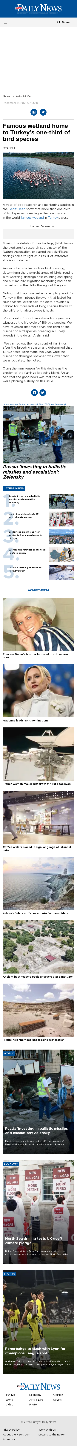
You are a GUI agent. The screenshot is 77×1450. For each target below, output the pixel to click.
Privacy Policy (11, 1430)
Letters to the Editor (51, 1434)
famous (26, 217)
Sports (57, 1400)
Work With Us (47, 1430)
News (6, 96)
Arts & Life (23, 96)
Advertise (9, 1439)
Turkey (53, 217)
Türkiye (10, 1395)
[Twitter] (43, 112)
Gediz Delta (17, 209)
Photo (33, 1404)
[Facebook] (33, 112)
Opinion (58, 1395)
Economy (35, 1395)
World (9, 1400)
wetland (38, 217)
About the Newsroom (16, 1434)
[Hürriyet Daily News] (38, 8)
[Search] (58, 22)
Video (9, 1404)
